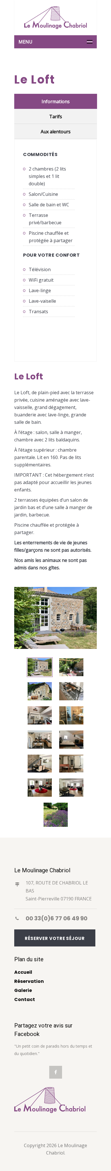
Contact (24, 999)
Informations (56, 101)
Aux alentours (56, 131)
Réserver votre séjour (55, 938)
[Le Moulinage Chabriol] (55, 17)
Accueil (23, 972)
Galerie (23, 990)
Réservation (29, 981)
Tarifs (55, 116)
